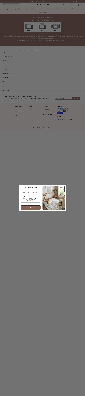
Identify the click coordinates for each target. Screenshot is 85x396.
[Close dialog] (64, 186)
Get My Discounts (30, 207)
